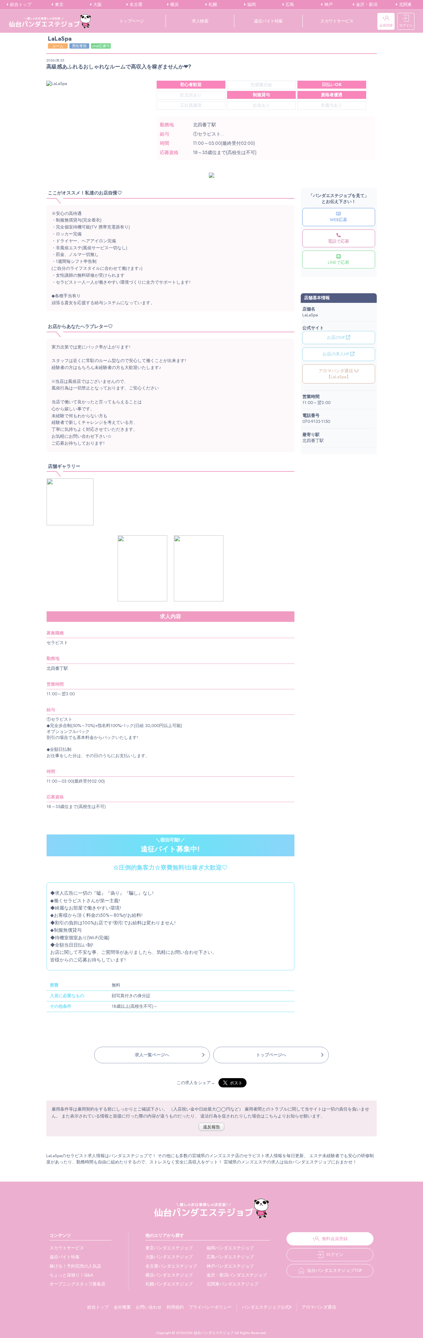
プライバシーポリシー (210, 1307)
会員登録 (386, 25)
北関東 (405, 5)
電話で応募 (338, 241)
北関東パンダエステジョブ (232, 1284)
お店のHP (336, 337)
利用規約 (175, 1307)
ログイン (405, 25)
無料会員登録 (335, 1239)
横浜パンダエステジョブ (169, 1275)
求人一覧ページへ (152, 1055)
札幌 (212, 5)
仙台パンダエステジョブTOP (334, 1270)
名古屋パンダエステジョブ (171, 1266)
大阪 (97, 5)
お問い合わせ (149, 1307)
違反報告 (211, 1127)
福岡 (251, 5)
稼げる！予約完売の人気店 (75, 1266)
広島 (289, 5)
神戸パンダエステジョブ (230, 1266)
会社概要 (122, 1307)
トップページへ (271, 1055)
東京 (58, 5)
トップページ (131, 21)
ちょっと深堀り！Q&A (71, 1275)
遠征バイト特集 (268, 21)
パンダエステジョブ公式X (266, 1307)
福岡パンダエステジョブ (230, 1248)
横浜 (174, 5)
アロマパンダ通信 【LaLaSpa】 (336, 374)
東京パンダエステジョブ (169, 1248)
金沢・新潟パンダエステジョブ (237, 1275)
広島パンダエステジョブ (230, 1257)
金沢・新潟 (366, 5)
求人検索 (200, 21)
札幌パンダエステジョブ (169, 1284)
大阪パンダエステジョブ (169, 1257)
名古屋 (135, 5)
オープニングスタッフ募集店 (77, 1284)
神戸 (328, 5)
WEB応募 (338, 220)
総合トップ (20, 5)
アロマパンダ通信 (319, 1307)
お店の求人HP (336, 354)
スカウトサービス (336, 21)
